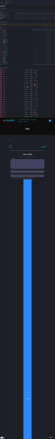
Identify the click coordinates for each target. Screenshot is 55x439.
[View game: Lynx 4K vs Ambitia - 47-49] (27, 81)
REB (35, 29)
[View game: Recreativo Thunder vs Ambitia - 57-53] (27, 91)
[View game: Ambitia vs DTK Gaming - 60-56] (27, 112)
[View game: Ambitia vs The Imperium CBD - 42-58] (27, 114)
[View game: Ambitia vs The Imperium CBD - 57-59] (27, 100)
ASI (37, 29)
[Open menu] (22, 121)
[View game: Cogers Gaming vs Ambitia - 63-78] (27, 98)
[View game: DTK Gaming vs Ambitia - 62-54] (27, 70)
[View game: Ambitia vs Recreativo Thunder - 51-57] (27, 89)
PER (44, 29)
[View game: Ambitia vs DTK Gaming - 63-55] (27, 110)
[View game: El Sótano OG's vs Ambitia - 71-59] (27, 93)
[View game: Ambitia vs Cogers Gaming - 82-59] (27, 95)
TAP (41, 29)
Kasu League (10, 120)
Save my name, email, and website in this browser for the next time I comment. (23, 178)
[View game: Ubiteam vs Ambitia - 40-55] (27, 74)
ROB (39, 29)
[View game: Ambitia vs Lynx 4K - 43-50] (27, 79)
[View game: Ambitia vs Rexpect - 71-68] (27, 106)
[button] (2, 438)
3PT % (53, 29)
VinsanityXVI (43, 147)
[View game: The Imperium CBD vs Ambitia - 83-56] (27, 117)
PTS (32, 29)
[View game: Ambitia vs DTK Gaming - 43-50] (27, 72)
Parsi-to (10, 147)
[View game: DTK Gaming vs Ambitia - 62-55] (27, 108)
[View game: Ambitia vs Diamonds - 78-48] (27, 85)
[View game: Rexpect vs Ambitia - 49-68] (27, 104)
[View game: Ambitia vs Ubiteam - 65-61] (27, 76)
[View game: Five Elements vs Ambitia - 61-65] (27, 83)
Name (12, 169)
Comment (13, 158)
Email (12, 174)
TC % (48, 29)
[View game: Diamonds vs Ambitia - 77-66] (27, 87)
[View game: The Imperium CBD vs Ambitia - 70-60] (27, 102)
